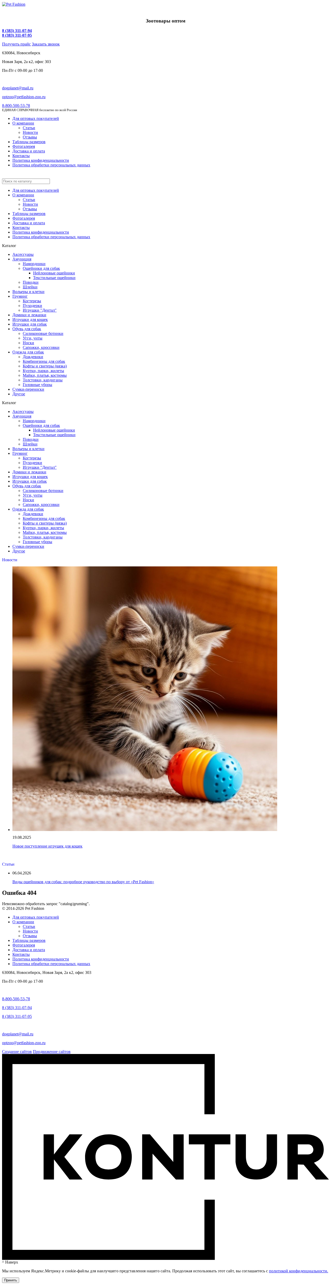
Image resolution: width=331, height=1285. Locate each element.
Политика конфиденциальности (40, 160)
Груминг (20, 296)
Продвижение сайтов (52, 1051)
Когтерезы (32, 301)
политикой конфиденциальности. (298, 1271)
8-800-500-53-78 (16, 105)
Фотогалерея (23, 146)
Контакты (21, 155)
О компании (23, 123)
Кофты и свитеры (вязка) (45, 366)
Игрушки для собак (29, 324)
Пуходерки (32, 305)
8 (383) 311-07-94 (17, 30)
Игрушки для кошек (30, 319)
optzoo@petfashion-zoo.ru (24, 97)
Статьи (29, 128)
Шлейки (30, 287)
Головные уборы (37, 384)
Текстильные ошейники (54, 277)
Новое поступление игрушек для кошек (47, 846)
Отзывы (30, 137)
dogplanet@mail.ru (17, 88)
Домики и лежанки (29, 315)
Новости (30, 132)
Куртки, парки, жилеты (43, 370)
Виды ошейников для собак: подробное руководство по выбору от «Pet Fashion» (83, 882)
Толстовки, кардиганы (43, 380)
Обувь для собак (26, 329)
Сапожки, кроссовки (41, 347)
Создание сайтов (17, 1051)
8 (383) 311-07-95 (17, 35)
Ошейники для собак (41, 268)
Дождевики (33, 357)
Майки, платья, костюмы (45, 375)
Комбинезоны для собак (44, 361)
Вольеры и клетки (28, 291)
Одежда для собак (28, 352)
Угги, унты (32, 338)
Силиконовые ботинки (43, 333)
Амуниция (21, 259)
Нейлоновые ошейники (54, 273)
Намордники (34, 263)
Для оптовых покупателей (35, 118)
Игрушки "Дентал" (40, 310)
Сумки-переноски (28, 389)
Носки (28, 343)
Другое (18, 394)
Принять (10, 1280)
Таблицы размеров (29, 142)
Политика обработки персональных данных (51, 165)
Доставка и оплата (28, 151)
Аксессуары (23, 254)
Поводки (31, 282)
